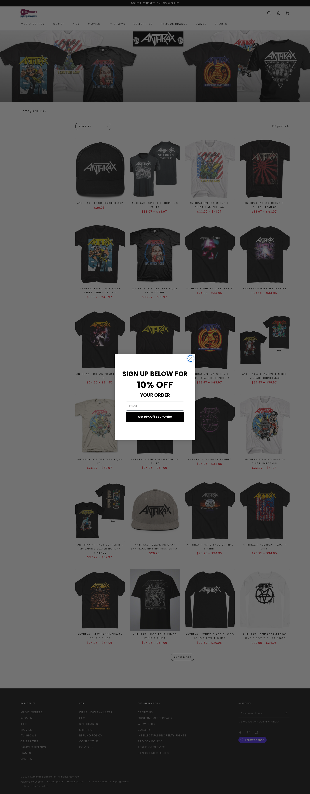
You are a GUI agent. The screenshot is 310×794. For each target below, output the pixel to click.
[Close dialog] (191, 358)
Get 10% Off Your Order (155, 417)
